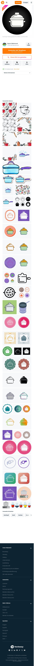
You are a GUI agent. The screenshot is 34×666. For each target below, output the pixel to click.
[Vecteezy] (2, 2)
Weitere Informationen (9, 72)
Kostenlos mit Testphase (17, 51)
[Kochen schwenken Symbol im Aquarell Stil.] (17, 226)
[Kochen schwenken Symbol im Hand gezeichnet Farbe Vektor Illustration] (8, 271)
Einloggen (25, 2)
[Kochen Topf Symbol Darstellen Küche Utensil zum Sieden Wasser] (10, 374)
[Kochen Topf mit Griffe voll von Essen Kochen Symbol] (10, 389)
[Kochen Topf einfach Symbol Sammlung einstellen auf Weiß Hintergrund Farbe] (11, 283)
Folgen (28, 45)
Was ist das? (16, 69)
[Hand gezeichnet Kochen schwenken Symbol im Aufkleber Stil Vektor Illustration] (8, 237)
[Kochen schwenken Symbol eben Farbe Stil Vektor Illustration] (10, 212)
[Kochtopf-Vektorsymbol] (17, 297)
